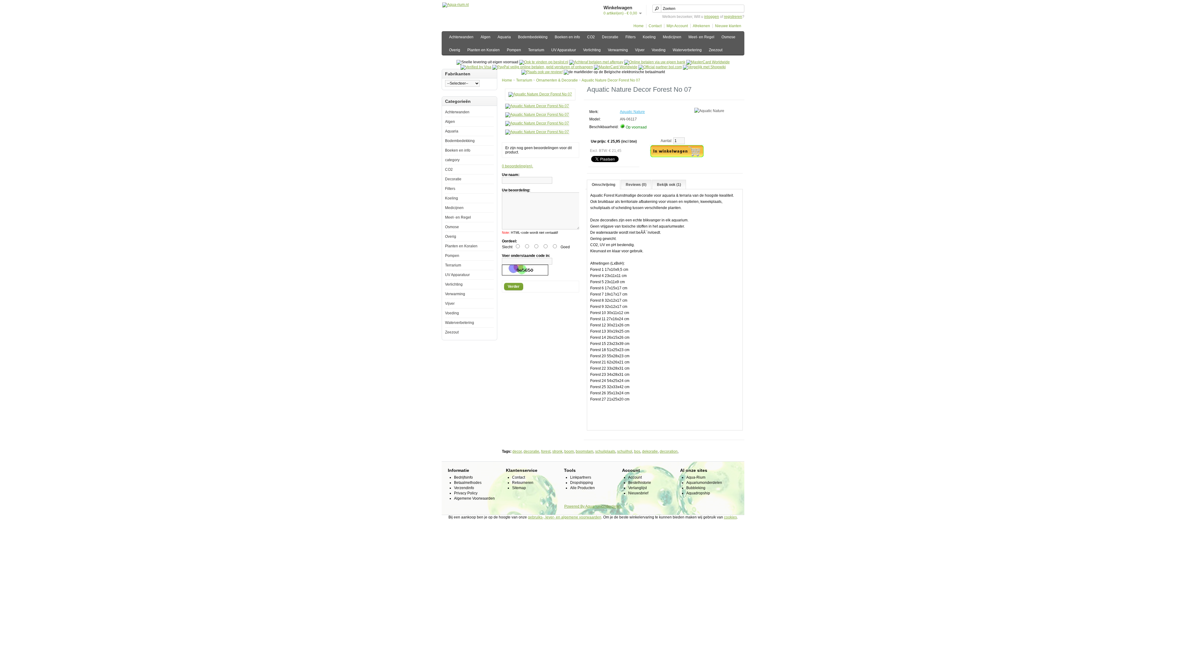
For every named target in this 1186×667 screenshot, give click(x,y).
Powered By (574, 506)
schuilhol (624, 451)
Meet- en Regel (701, 37)
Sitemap (519, 488)
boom (569, 451)
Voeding (659, 50)
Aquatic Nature (632, 112)
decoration (669, 451)
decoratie (531, 451)
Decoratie (610, 37)
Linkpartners (580, 477)
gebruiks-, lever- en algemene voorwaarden (564, 517)
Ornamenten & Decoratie (557, 80)
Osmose (728, 37)
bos (637, 451)
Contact (655, 26)
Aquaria (504, 37)
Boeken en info (567, 37)
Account (635, 477)
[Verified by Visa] (476, 67)
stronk (557, 451)
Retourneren (522, 482)
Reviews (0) (636, 184)
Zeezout (715, 50)
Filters (630, 37)
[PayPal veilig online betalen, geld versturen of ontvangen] (542, 67)
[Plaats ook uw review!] (542, 72)
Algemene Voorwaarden (474, 498)
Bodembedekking (533, 37)
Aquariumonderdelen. (603, 506)
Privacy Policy (465, 493)
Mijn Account (677, 26)
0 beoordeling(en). (517, 166)
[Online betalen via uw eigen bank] (654, 62)
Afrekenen (701, 26)
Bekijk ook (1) (669, 184)
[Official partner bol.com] (660, 67)
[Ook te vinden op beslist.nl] (543, 62)
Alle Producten (582, 488)
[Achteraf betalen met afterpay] (596, 62)
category (452, 160)
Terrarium (536, 50)
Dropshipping (581, 482)
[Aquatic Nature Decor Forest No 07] (540, 94)
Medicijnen (672, 37)
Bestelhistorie (639, 482)
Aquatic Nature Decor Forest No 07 (611, 80)
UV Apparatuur (563, 50)
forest (545, 451)
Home (638, 26)
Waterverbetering (687, 50)
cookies (730, 517)
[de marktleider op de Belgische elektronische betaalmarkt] (615, 67)
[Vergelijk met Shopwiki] (704, 67)
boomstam (584, 451)
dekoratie (650, 451)
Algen (485, 37)
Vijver (640, 50)
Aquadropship (698, 493)
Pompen (514, 50)
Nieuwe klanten (728, 26)
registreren (733, 17)
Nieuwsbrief (638, 493)
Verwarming (618, 50)
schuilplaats (605, 451)
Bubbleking (695, 488)
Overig (454, 50)
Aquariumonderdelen (704, 482)
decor (517, 451)
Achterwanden (461, 37)
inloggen (711, 17)
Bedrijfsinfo (463, 477)
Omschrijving (603, 184)
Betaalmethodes (468, 482)
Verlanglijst (637, 488)
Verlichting (592, 50)
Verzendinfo (464, 488)
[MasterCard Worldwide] (708, 62)
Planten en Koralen (483, 50)
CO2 (591, 37)
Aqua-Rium (695, 477)
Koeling (649, 37)
